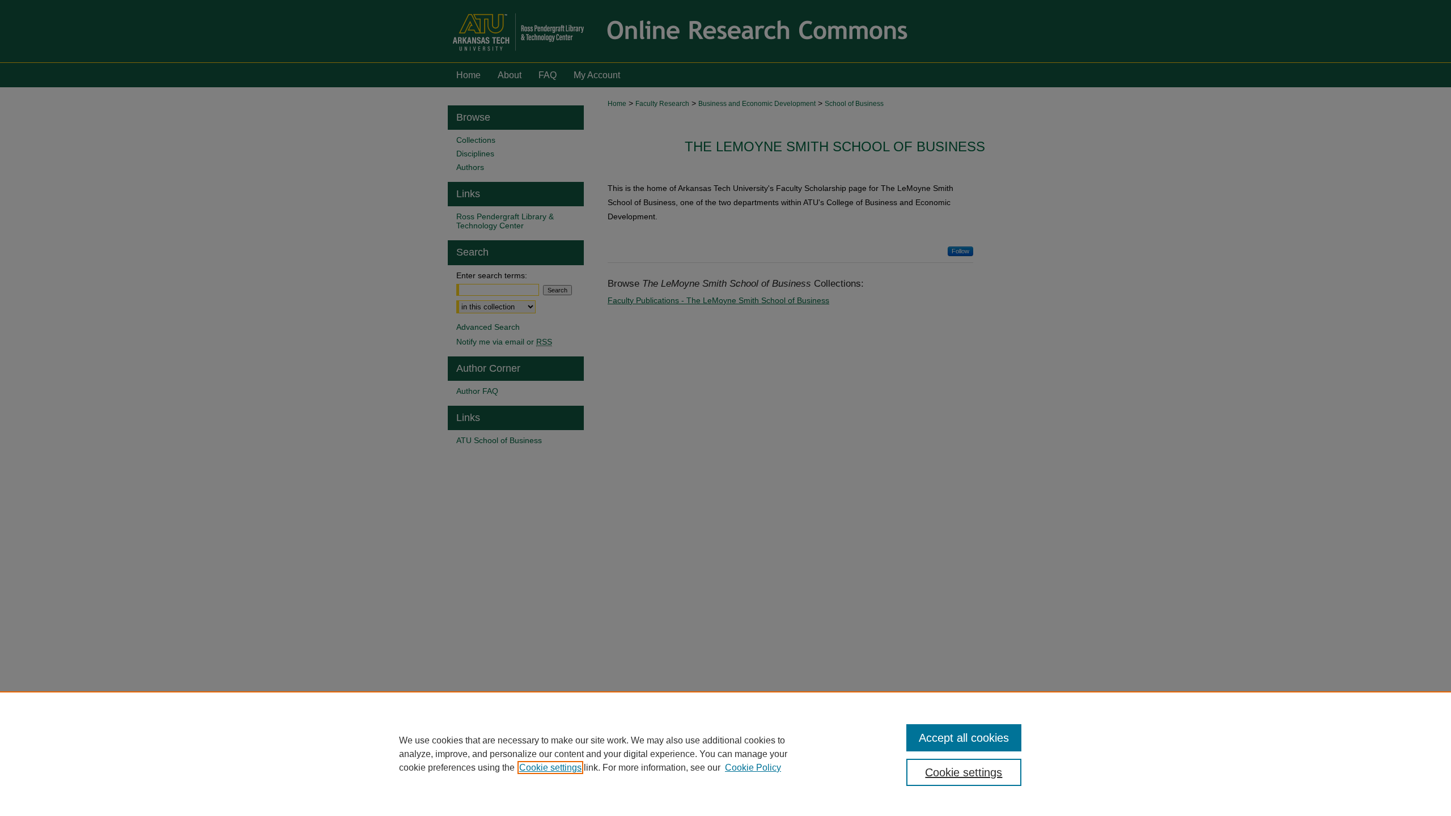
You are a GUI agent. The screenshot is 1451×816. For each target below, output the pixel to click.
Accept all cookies (964, 738)
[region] (725, 753)
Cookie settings (550, 767)
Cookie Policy (753, 767)
